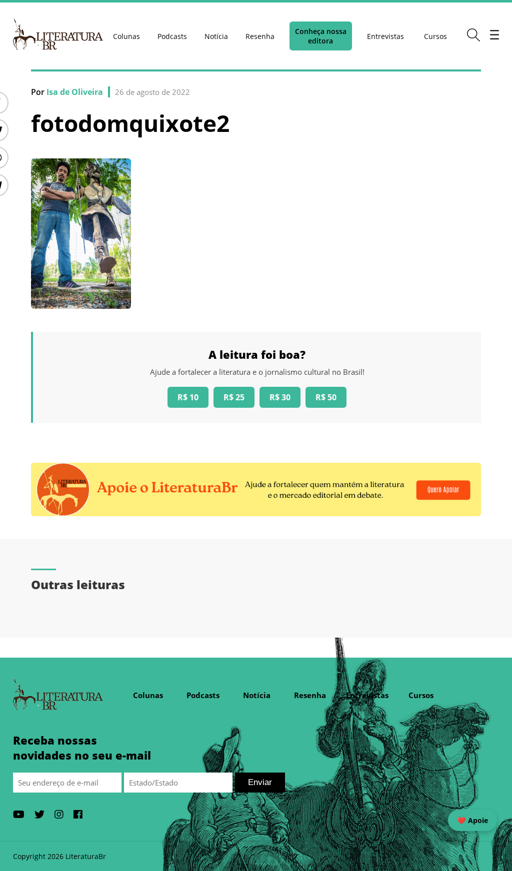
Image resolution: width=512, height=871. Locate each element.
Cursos (435, 36)
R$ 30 (280, 397)
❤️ (472, 820)
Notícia (216, 36)
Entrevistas (385, 36)
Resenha (260, 36)
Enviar (260, 782)
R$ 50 (326, 397)
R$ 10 (188, 397)
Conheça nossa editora (320, 35)
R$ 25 (234, 397)
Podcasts (172, 36)
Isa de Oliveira (74, 91)
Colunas (126, 36)
